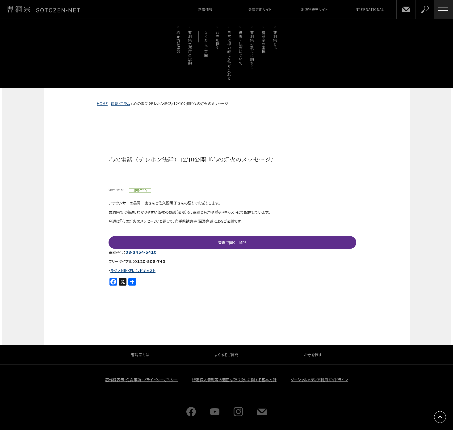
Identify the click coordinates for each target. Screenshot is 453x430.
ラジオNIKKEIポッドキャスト (132, 270)
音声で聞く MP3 (232, 242)
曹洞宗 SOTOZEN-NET (43, 9)
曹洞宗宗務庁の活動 (190, 48)
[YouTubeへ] (214, 415)
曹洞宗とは (275, 40)
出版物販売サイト (314, 9)
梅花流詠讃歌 (178, 42)
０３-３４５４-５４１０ (141, 252)
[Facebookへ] (191, 415)
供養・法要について (240, 48)
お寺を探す (217, 40)
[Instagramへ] (238, 415)
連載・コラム (120, 103)
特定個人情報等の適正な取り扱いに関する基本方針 (234, 379)
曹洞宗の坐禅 (263, 42)
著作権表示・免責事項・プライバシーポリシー (141, 379)
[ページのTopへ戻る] (440, 417)
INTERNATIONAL (369, 9)
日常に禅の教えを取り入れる (229, 55)
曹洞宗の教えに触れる (252, 50)
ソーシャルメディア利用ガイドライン (319, 379)
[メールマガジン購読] (262, 415)
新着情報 (205, 9)
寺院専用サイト (260, 9)
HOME (102, 103)
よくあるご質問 (206, 44)
